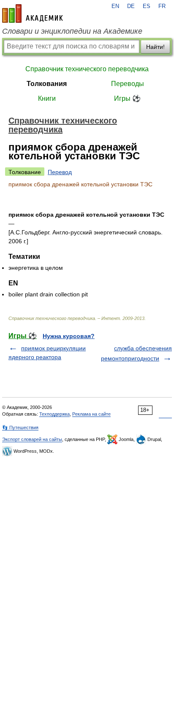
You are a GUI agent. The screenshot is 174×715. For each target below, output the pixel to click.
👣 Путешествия (20, 427)
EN (115, 6)
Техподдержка (54, 414)
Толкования (47, 83)
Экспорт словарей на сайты (32, 439)
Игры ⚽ (127, 98)
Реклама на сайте (91, 414)
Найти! (155, 46)
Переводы (127, 83)
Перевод (60, 172)
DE (131, 6)
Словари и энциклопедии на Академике (72, 31)
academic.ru (32, 13)
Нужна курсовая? (69, 336)
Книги (47, 98)
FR (162, 6)
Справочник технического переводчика (87, 69)
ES (146, 6)
